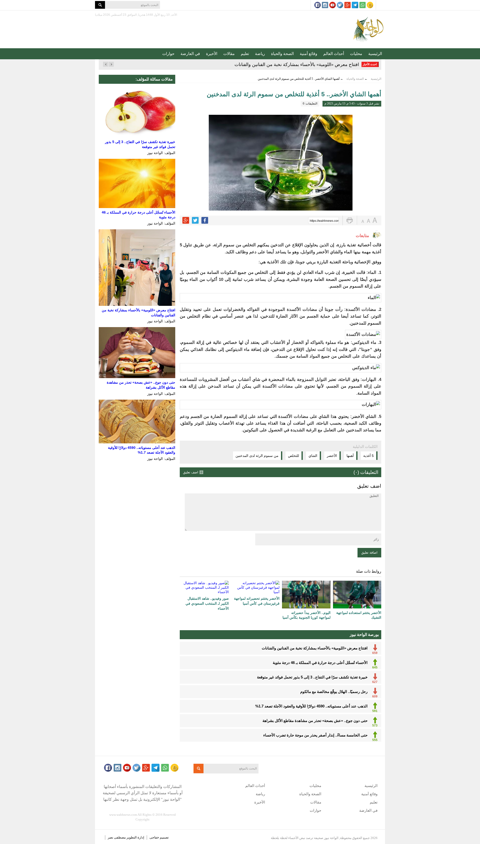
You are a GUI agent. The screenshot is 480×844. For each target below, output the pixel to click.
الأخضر (332, 456)
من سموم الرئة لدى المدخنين (257, 456)
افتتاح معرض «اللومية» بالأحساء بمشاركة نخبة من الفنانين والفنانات (296, 64)
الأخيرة (211, 54)
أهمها (350, 456)
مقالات (229, 54)
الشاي (312, 456)
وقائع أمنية (308, 54)
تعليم (245, 54)
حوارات (168, 54)
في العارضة (190, 54)
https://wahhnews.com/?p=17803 (324, 221)
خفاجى (154, 837)
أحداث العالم (333, 54)
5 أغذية (368, 456)
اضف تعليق (190, 472)
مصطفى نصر (117, 837)
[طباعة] (349, 220)
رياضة (260, 54)
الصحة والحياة (282, 54)
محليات (356, 54)
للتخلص (293, 456)
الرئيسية (375, 54)
